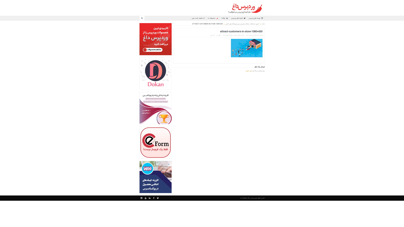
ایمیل (211, 35)
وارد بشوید (249, 71)
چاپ (217, 35)
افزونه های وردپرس (237, 18)
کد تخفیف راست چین (198, 18)
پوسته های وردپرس (254, 18)
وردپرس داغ (249, 35)
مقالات (223, 18)
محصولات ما (211, 18)
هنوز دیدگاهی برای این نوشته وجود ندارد (233, 35)
